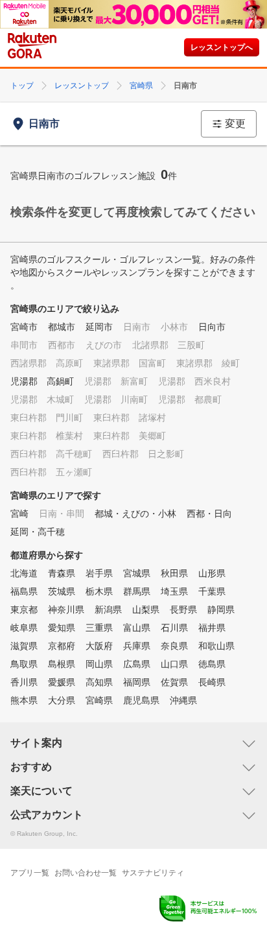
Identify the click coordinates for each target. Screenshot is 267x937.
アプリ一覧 (29, 872)
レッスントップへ (222, 47)
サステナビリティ (153, 872)
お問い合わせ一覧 (85, 872)
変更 (235, 123)
